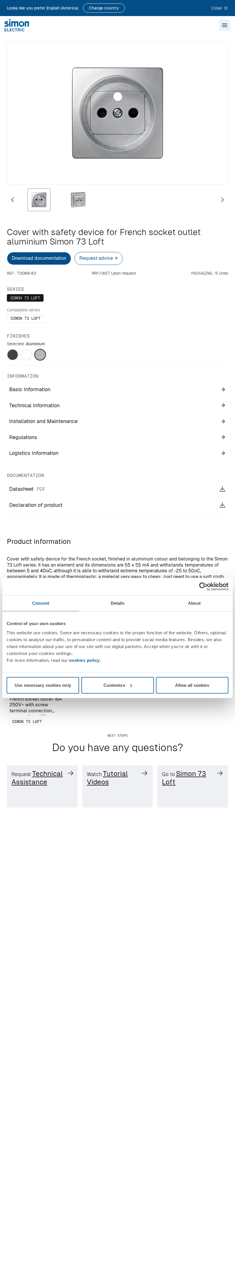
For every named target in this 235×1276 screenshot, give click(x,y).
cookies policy (84, 660)
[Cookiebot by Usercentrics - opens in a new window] (203, 586)
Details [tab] (118, 603)
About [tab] (194, 603)
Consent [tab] (40, 603)
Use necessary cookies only (43, 684)
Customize (114, 684)
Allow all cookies (192, 684)
